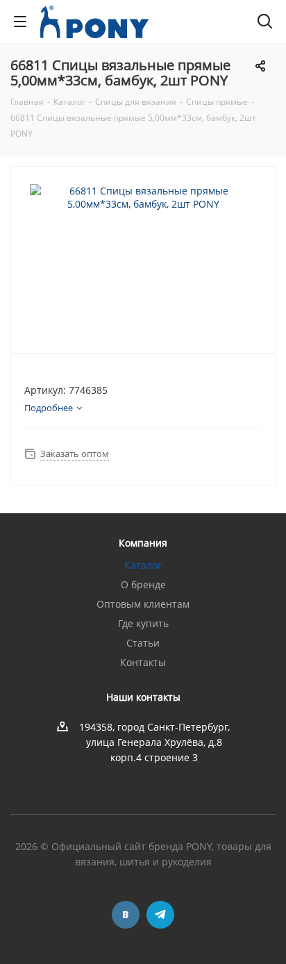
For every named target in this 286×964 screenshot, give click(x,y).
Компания (143, 542)
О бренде (143, 584)
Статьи (143, 642)
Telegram (160, 915)
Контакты (143, 662)
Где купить (143, 623)
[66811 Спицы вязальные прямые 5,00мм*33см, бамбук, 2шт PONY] (143, 254)
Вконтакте (126, 915)
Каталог (143, 565)
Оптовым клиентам (143, 603)
